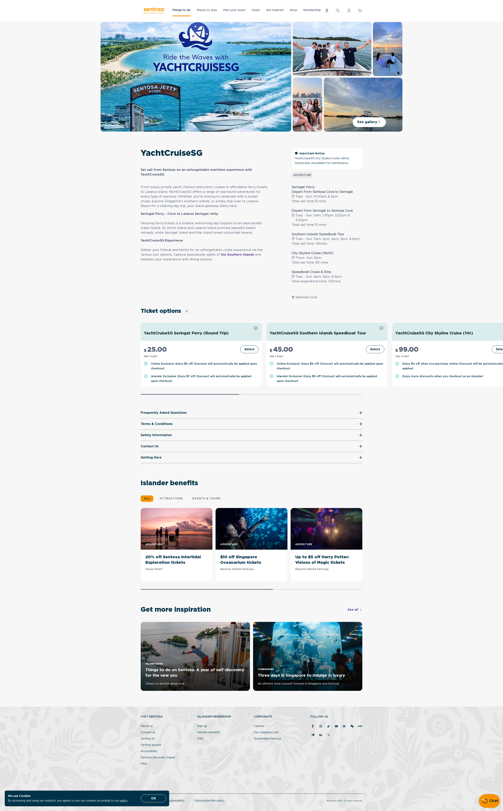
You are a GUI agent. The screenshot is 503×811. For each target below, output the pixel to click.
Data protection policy (210, 800)
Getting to (148, 738)
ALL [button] (147, 498)
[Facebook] (312, 726)
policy (123, 800)
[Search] (338, 10)
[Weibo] (344, 726)
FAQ (144, 763)
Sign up (202, 726)
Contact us (148, 732)
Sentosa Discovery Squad (158, 757)
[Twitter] (328, 735)
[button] (327, 10)
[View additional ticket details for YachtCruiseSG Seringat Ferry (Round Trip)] (256, 328)
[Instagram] (320, 726)
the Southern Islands (237, 254)
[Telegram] (312, 735)
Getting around (151, 745)
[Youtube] (336, 726)
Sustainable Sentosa (267, 738)
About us (147, 726)
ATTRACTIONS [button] (171, 498)
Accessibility (149, 751)
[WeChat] (352, 726)
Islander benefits (208, 732)
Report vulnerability (171, 800)
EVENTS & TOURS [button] (206, 498)
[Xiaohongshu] (360, 726)
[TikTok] (328, 726)
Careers (259, 726)
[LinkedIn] (320, 735)
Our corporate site (266, 732)
